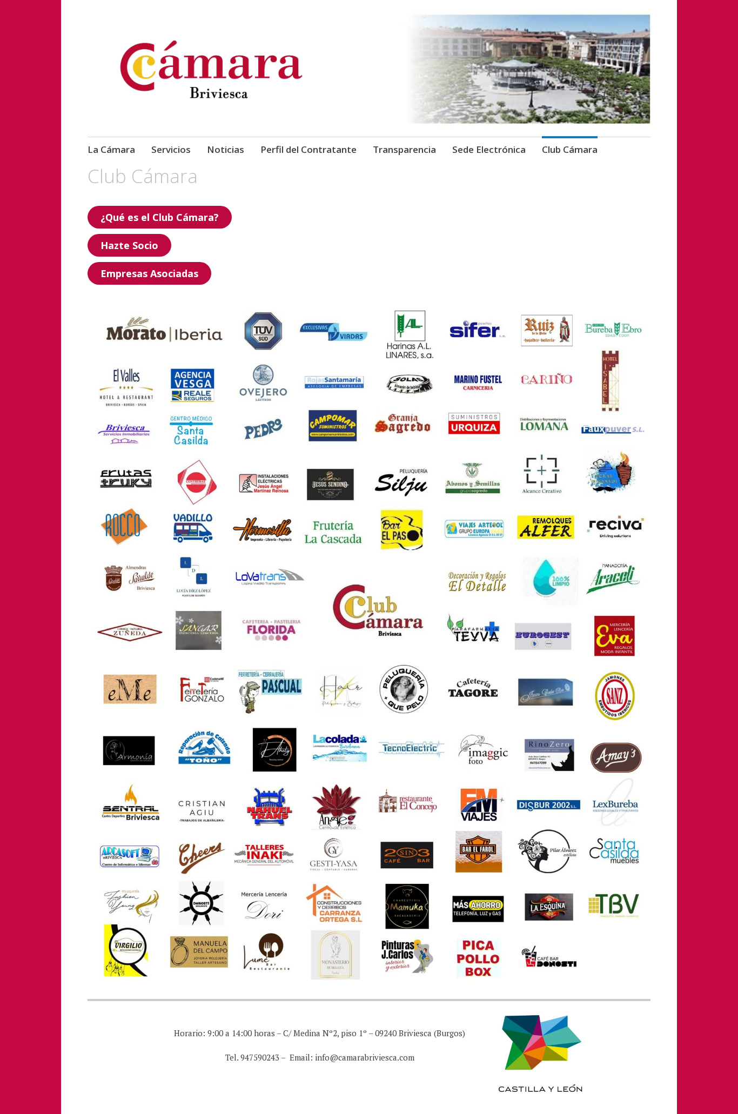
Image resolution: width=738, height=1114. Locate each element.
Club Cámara (570, 149)
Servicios (171, 149)
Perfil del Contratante (308, 149)
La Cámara (111, 149)
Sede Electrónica (489, 149)
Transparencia (404, 149)
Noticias (225, 149)
